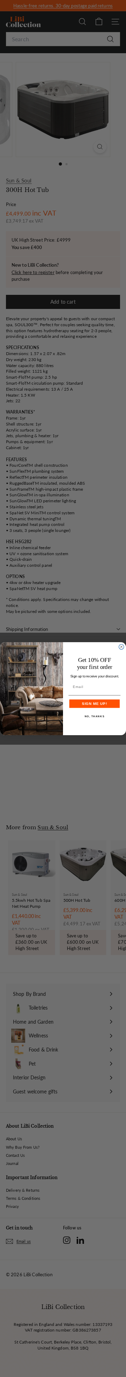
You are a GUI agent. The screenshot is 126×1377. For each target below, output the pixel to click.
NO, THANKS (95, 716)
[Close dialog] (121, 646)
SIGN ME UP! (94, 703)
